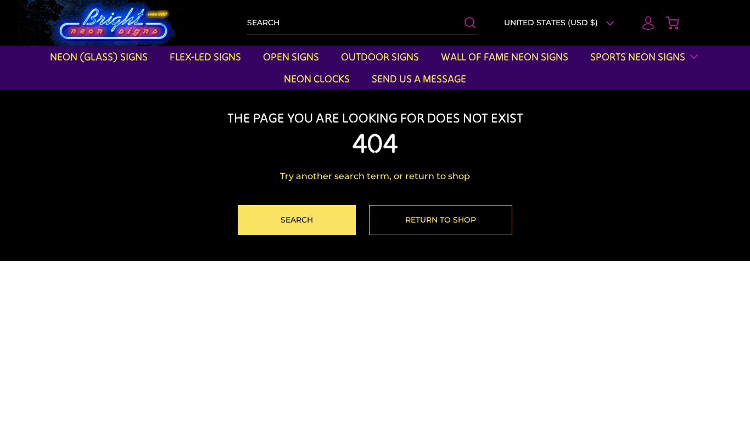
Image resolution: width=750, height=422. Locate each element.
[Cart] (667, 23)
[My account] (643, 23)
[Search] (464, 22)
